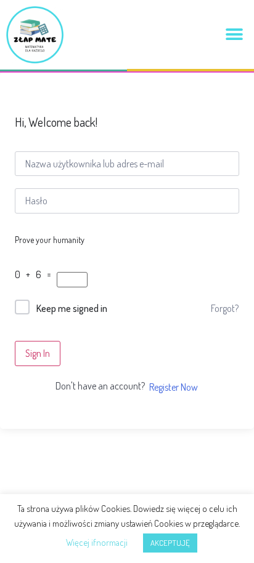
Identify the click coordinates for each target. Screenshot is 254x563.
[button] (234, 35)
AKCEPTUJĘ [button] (170, 543)
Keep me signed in (71, 308)
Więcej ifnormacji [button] (97, 542)
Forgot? (225, 308)
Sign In (37, 353)
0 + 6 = (35, 274)
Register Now (173, 387)
